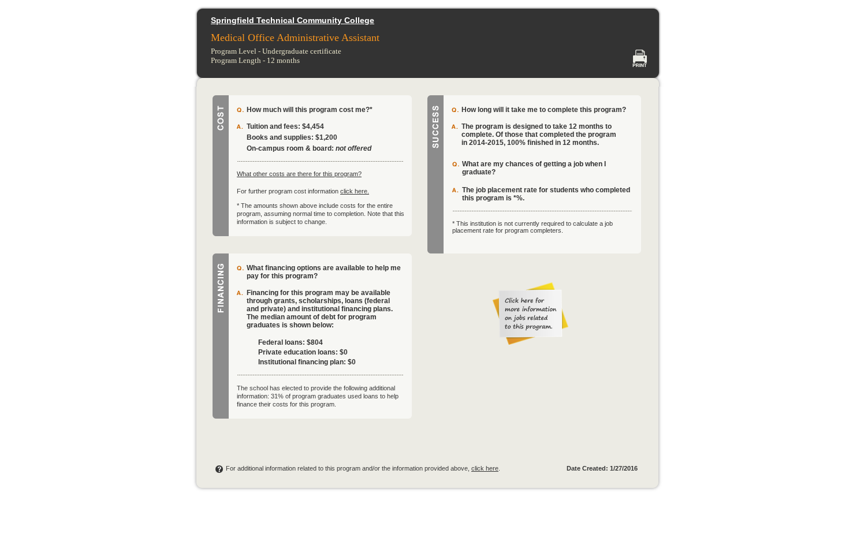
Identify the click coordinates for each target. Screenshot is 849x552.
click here (484, 468)
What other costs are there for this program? (299, 173)
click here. (354, 191)
